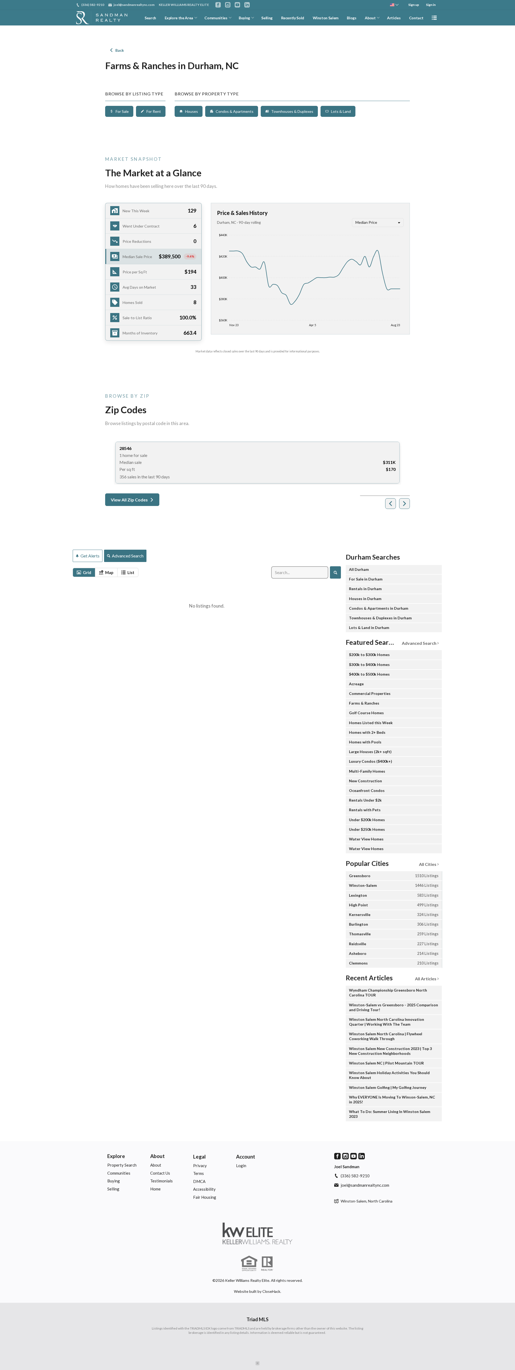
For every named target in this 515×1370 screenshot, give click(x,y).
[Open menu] (434, 17)
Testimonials (161, 1180)
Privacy (200, 1165)
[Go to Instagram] (228, 5)
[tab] (84, 572)
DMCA (199, 1181)
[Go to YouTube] (237, 5)
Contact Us (160, 1173)
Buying (244, 18)
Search (150, 18)
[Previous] (390, 503)
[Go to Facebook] (218, 5)
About (370, 18)
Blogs (351, 18)
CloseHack (271, 1291)
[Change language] (394, 5)
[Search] (335, 572)
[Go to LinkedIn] (247, 5)
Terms (198, 1173)
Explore (116, 1156)
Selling (267, 18)
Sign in (431, 5)
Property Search (122, 1165)
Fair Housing (204, 1197)
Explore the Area (179, 18)
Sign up (413, 5)
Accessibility (204, 1189)
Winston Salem (326, 18)
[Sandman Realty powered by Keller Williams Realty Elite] (257, 1233)
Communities (215, 18)
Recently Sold (292, 18)
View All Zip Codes (129, 499)
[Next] (404, 503)
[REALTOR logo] (267, 1263)
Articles (393, 18)
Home (155, 1188)
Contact (416, 18)
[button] (153, 256)
